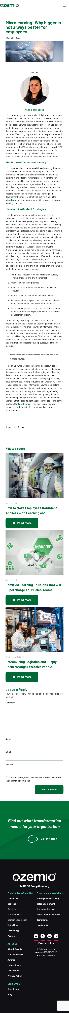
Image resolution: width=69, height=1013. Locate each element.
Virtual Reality (14, 925)
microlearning (12, 200)
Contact (18, 404)
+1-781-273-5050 (49, 952)
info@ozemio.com (46, 949)
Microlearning (14, 914)
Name (8, 739)
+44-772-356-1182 (48, 955)
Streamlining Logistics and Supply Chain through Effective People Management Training (31, 664)
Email (8, 751)
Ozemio (26, 404)
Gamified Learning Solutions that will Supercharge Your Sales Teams (33, 587)
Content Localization (17, 920)
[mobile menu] (64, 5)
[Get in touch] (31, 839)
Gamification (14, 909)
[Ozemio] (9, 5)
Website (9, 764)
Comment (11, 702)
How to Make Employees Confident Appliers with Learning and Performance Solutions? (31, 510)
